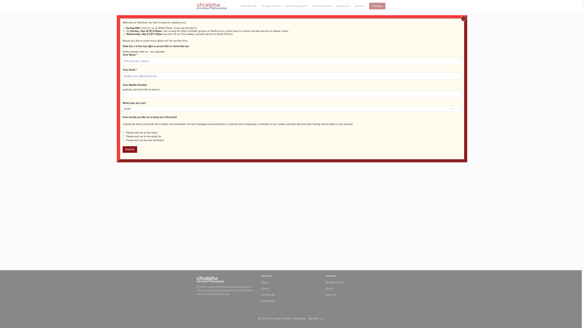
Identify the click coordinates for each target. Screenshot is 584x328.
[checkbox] (124, 133)
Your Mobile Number (135, 84)
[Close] (464, 18)
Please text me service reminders (145, 140)
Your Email (130, 69)
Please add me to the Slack (141, 132)
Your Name (130, 54)
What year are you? (134, 102)
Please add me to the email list (143, 136)
